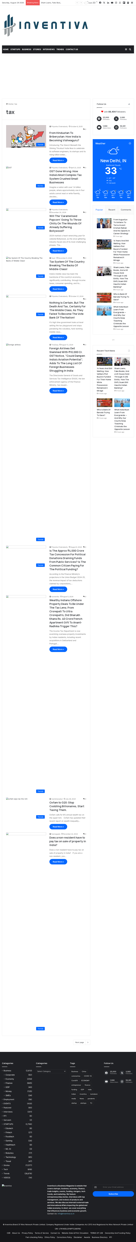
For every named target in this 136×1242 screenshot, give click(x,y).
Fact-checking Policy (34, 1237)
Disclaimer (78, 1237)
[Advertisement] (68, 76)
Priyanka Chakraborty (59, 126)
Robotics (9, 1153)
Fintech (9, 1132)
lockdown (94, 1094)
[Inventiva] (45, 25)
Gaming (9, 1141)
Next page (79, 1042)
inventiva (83, 1094)
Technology (11, 1157)
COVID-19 (88, 1076)
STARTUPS (8, 1124)
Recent (112, 209)
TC (91, 1103)
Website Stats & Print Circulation (75, 1233)
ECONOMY (85, 1080)
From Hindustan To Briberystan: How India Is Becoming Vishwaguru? (65, 136)
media (73, 1099)
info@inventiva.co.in (66, 1214)
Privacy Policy (27, 1233)
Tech (6, 1169)
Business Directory (99, 1237)
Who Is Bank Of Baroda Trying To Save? (121, 297)
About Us (16, 1233)
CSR (8, 1233)
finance (87, 1085)
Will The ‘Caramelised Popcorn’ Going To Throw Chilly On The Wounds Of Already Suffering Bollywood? (65, 223)
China (84, 1071)
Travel (8, 1161)
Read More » (58, 160)
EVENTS (7, 1103)
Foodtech (10, 1136)
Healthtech (10, 1145)
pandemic (91, 1099)
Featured (7, 1108)
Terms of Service (42, 1233)
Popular (99, 209)
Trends (60, 49)
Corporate (10, 1075)
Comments (126, 209)
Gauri (53, 258)
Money (9, 1091)
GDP (8, 1087)
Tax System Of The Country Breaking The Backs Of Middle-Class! (67, 265)
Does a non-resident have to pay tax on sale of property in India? (67, 841)
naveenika (55, 597)
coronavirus (75, 1076)
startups (83, 1103)
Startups (15, 49)
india (90, 1090)
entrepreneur (76, 1085)
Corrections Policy (64, 1237)
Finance (9, 1083)
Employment (9, 1099)
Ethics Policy (50, 1237)
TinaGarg (54, 345)
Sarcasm (7, 1120)
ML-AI (8, 1149)
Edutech (9, 1128)
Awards (87, 1237)
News (82, 1099)
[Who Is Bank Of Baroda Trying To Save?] (104, 298)
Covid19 (74, 1080)
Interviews (49, 49)
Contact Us (72, 49)
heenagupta (55, 834)
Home (6, 49)
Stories (37, 49)
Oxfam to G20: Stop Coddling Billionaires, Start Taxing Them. (66, 806)
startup (74, 1103)
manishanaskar (57, 799)
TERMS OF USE (96, 1233)
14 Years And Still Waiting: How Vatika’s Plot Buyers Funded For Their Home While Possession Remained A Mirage (104, 379)
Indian (73, 1094)
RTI (5, 1116)
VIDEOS (7, 1178)
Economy (10, 1079)
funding (74, 1090)
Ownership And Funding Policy (117, 1233)
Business (26, 49)
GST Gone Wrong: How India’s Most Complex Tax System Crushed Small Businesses (65, 176)
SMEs (8, 1095)
